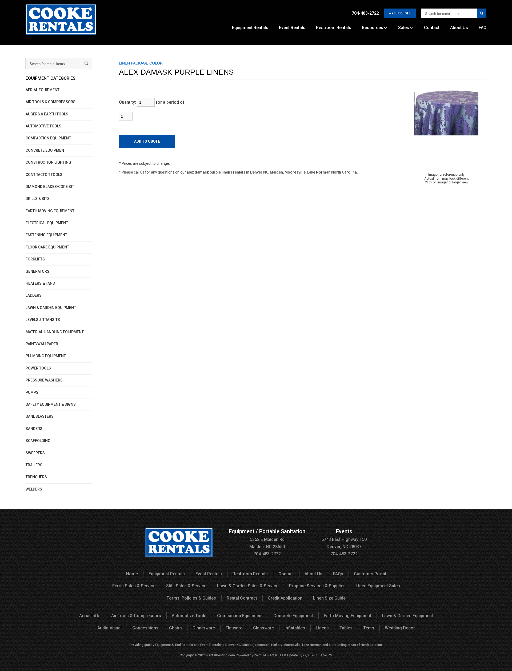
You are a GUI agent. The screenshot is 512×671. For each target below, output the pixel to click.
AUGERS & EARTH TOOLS (47, 114)
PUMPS (32, 392)
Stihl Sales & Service (186, 585)
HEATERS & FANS (40, 283)
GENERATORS (37, 271)
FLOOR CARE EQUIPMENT (47, 247)
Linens (322, 627)
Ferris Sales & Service (133, 585)
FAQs (338, 573)
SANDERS (34, 429)
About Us (459, 27)
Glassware (263, 627)
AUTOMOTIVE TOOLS (43, 126)
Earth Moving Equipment (347, 615)
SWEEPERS (35, 453)
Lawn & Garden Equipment (407, 615)
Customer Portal (370, 573)
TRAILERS (34, 465)
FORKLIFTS (35, 259)
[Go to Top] (502, 661)
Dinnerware (204, 627)
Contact (431, 27)
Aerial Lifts (90, 615)
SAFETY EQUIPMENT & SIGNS (51, 404)
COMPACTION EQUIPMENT (48, 138)
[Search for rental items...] (481, 13)
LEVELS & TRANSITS (43, 320)
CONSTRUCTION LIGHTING (48, 162)
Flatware (234, 627)
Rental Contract (242, 598)
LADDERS (34, 295)
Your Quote (400, 13)
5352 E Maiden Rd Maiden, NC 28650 (267, 539)
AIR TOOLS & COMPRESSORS (50, 102)
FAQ (482, 27)
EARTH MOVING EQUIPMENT (50, 211)
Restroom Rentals (333, 27)
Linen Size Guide (329, 598)
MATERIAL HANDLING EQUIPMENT (55, 332)
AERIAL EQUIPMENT (42, 90)
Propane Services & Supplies (317, 585)
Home (132, 573)
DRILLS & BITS (38, 198)
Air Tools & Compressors (136, 615)
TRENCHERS (36, 477)
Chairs (175, 627)
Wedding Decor (400, 627)
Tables (346, 627)
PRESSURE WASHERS (44, 380)
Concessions (145, 627)
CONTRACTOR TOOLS (44, 174)
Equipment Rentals (250, 27)
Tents (368, 627)
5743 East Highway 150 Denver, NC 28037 (344, 539)
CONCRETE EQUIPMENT (46, 150)
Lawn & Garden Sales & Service (247, 585)
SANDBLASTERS (40, 416)
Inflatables (295, 627)
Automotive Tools (189, 615)
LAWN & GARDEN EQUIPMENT (51, 308)
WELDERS (34, 489)
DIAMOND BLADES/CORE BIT (50, 186)
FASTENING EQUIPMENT (46, 235)
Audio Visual (109, 627)
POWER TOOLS (38, 368)
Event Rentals (292, 27)
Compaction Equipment (240, 615)
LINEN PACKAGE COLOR (141, 63)
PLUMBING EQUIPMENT (46, 356)
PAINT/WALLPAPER (42, 344)
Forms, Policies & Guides (191, 598)
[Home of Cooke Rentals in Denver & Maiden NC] (61, 21)
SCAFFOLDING (38, 441)
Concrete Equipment (293, 615)
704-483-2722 (365, 13)
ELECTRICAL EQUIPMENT (47, 223)
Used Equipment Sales (378, 585)
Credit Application (285, 598)
